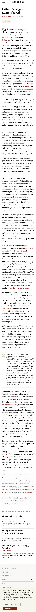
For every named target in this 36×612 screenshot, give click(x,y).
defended (26, 86)
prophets (5, 399)
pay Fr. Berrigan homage (19, 288)
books (13, 397)
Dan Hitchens (6, 519)
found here (28, 492)
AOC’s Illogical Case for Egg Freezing (15, 546)
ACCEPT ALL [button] (9, 608)
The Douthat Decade (12, 516)
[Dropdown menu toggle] (18, 568)
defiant (4, 40)
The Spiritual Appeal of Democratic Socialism (13, 531)
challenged (28, 248)
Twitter (14, 504)
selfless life (6, 454)
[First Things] (18, 2)
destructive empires (9, 405)
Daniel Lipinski (7, 536)
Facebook (27, 498)
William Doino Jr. (8, 16)
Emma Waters (6, 550)
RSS (23, 501)
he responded (15, 347)
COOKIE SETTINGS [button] (12, 604)
